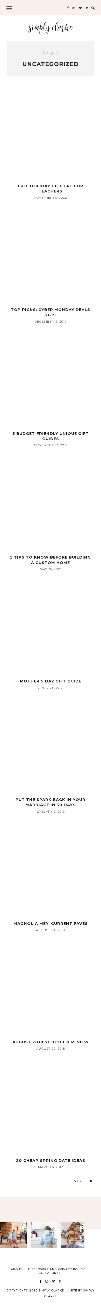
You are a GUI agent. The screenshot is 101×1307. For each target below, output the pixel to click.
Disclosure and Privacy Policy (56, 1269)
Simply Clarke (50, 27)
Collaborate (51, 1273)
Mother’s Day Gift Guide (50, 681)
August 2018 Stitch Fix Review (50, 1042)
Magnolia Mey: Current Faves (50, 923)
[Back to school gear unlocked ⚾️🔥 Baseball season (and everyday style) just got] (44, 1235)
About (16, 1269)
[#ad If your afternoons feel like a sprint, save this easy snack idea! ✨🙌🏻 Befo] (74, 1235)
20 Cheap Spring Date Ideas (50, 1160)
